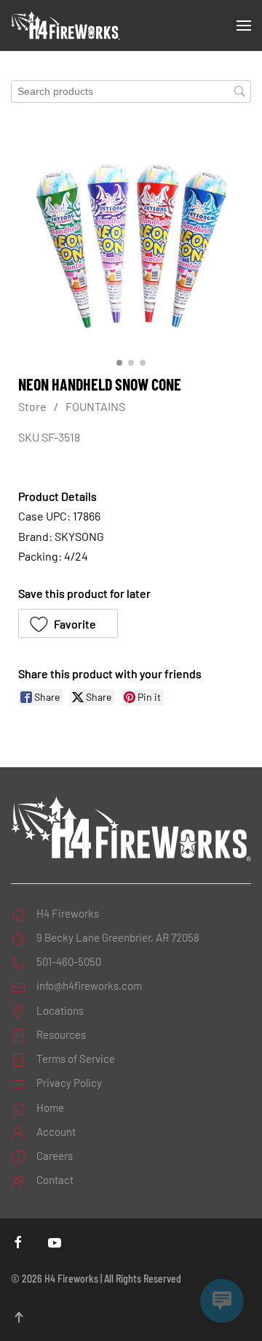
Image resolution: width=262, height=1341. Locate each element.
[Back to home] (65, 25)
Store (32, 406)
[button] (244, 25)
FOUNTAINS (95, 406)
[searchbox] (131, 91)
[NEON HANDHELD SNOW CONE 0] (131, 239)
